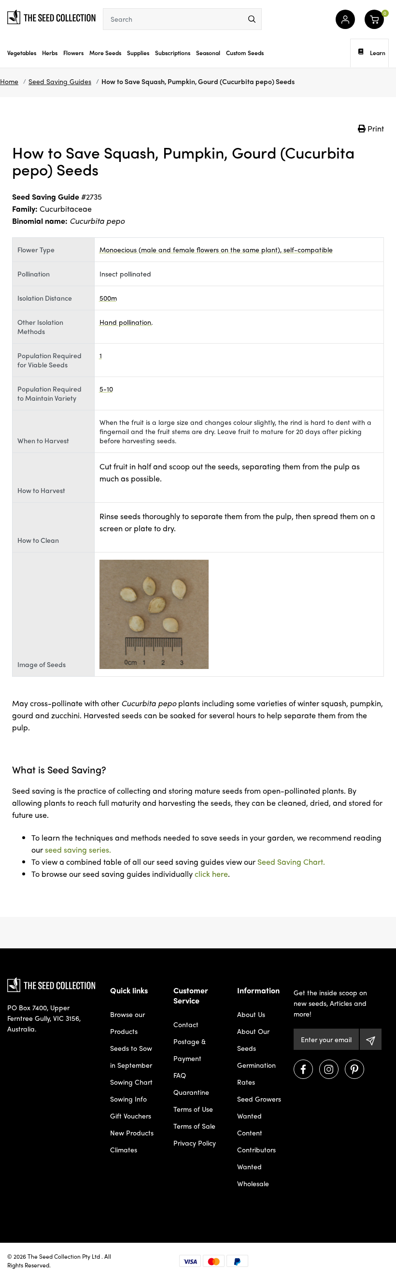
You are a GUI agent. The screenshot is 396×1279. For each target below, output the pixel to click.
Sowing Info (128, 1099)
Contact (185, 1024)
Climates (123, 1149)
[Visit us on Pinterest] (354, 1069)
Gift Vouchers (130, 1115)
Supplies (138, 52)
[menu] (251, 19)
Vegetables (21, 52)
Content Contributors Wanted (256, 1149)
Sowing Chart (131, 1082)
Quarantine (191, 1092)
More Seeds (105, 52)
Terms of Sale (194, 1126)
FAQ (179, 1075)
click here (211, 873)
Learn (377, 52)
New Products (132, 1132)
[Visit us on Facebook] (303, 1069)
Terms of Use (193, 1109)
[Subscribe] (371, 1039)
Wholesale (253, 1183)
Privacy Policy (194, 1143)
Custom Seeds (245, 52)
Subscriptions (172, 52)
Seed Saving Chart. (291, 861)
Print (375, 128)
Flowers (73, 52)
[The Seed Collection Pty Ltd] (51, 16)
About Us (251, 1014)
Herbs (49, 52)
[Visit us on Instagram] (329, 1069)
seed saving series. (78, 849)
